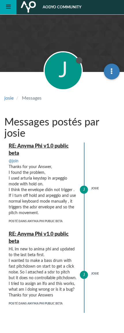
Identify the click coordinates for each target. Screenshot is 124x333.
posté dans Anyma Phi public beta (36, 221)
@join (13, 161)
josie (95, 188)
